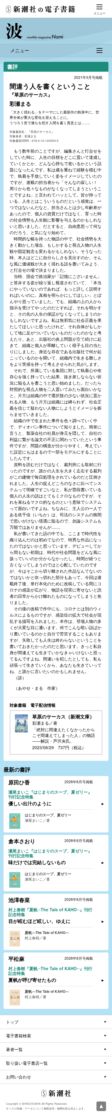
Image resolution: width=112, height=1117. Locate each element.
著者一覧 (14, 1049)
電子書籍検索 (18, 1035)
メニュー (19, 50)
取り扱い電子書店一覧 (27, 1063)
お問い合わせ (18, 1077)
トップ (12, 1022)
